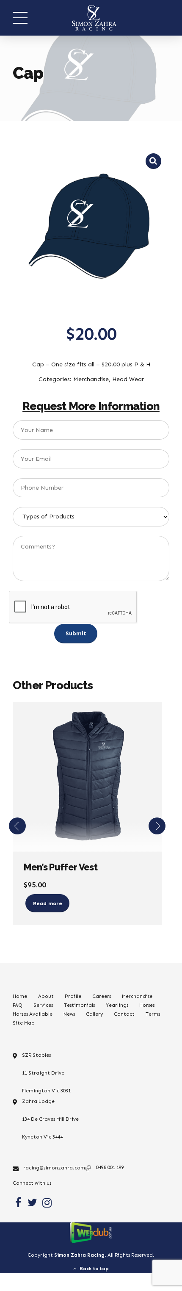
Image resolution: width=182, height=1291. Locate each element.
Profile (73, 996)
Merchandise (137, 996)
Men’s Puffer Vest (60, 867)
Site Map (24, 1023)
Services (43, 1005)
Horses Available (32, 1014)
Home (20, 996)
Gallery (94, 1014)
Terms (153, 1014)
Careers (101, 996)
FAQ (17, 1005)
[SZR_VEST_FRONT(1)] (87, 777)
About (46, 996)
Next (157, 825)
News (69, 1014)
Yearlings (117, 1005)
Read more (47, 903)
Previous (17, 825)
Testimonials (79, 1005)
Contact (124, 1014)
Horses (146, 1005)
